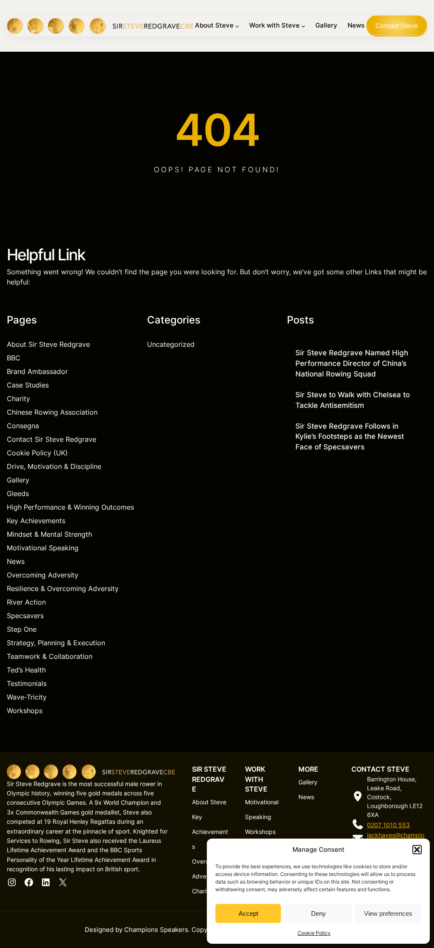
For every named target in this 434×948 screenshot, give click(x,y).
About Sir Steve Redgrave (48, 344)
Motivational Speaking (42, 548)
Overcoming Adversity (42, 575)
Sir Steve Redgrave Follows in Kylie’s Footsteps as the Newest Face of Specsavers (349, 437)
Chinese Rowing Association (52, 412)
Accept (248, 913)
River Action (26, 602)
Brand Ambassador (37, 371)
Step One (21, 629)
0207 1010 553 (388, 824)
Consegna (23, 425)
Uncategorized (171, 344)
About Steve (209, 802)
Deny (318, 913)
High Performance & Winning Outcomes (70, 507)
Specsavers (25, 615)
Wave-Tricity (27, 697)
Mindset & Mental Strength (49, 534)
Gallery (18, 480)
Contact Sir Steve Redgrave (51, 439)
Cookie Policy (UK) (37, 453)
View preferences (388, 913)
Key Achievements (36, 520)
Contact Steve (397, 26)
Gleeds (18, 493)
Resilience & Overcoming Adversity (63, 588)
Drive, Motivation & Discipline (54, 466)
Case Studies (28, 385)
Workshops (24, 710)
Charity (18, 398)
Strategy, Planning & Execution (56, 643)
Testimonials (27, 683)
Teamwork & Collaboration (49, 656)
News (16, 561)
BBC (13, 358)
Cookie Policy (314, 933)
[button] (417, 849)
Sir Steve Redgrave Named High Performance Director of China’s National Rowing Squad (351, 363)
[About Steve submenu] (237, 26)
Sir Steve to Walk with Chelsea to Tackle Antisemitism (352, 400)
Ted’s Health (26, 670)
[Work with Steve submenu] (303, 26)
